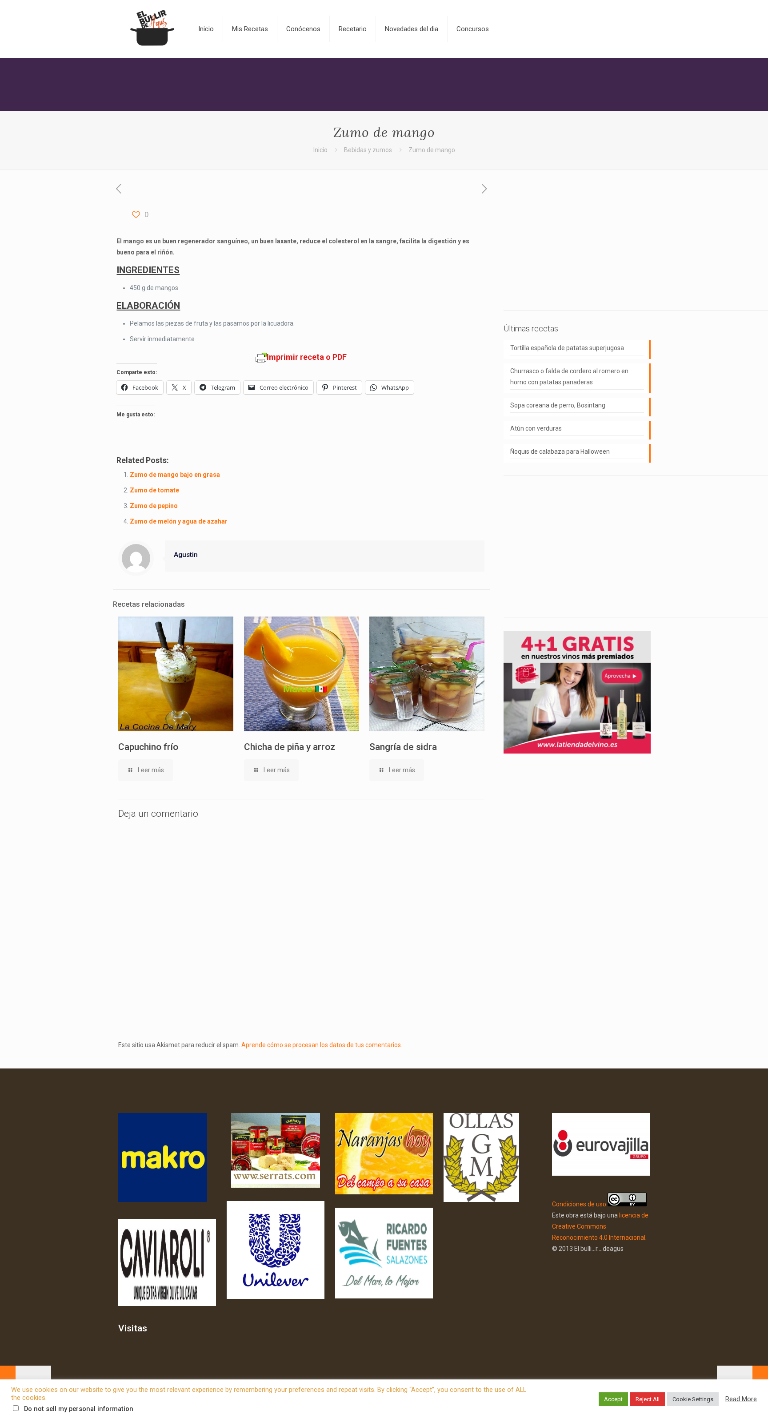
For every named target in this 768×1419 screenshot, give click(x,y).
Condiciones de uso (579, 1204)
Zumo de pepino (154, 505)
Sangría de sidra (403, 747)
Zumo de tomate (154, 490)
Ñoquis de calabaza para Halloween (560, 451)
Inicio (320, 149)
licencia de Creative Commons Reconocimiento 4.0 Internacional (600, 1226)
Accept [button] (613, 1399)
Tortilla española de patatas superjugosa (567, 347)
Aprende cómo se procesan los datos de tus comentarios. (321, 1044)
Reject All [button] (648, 1399)
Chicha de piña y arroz (289, 747)
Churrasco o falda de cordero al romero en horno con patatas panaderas (569, 376)
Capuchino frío (148, 747)
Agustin (186, 555)
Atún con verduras (536, 428)
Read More (741, 1399)
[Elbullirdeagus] (151, 29)
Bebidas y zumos (368, 149)
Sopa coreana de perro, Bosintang (557, 405)
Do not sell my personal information (78, 1409)
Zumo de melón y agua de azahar (179, 521)
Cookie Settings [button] (692, 1399)
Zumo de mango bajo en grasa (175, 474)
